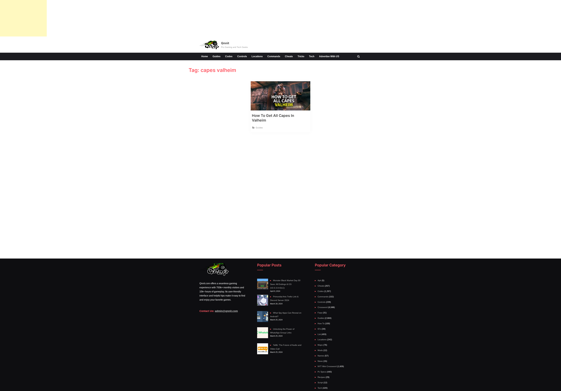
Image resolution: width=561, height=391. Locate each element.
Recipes (321, 377)
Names (321, 356)
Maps (320, 345)
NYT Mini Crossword (327, 366)
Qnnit (225, 43)
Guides (216, 56)
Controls (242, 56)
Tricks (301, 56)
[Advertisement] (23, 18)
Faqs (320, 312)
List (319, 334)
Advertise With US (329, 56)
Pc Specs (322, 372)
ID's (319, 329)
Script (320, 382)
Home (204, 56)
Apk (319, 280)
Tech (311, 56)
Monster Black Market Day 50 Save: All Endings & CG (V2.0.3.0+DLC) (285, 284)
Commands (273, 56)
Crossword (323, 307)
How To (321, 323)
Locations (257, 56)
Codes (228, 56)
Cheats (289, 56)
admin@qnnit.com (226, 311)
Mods (320, 350)
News (320, 361)
